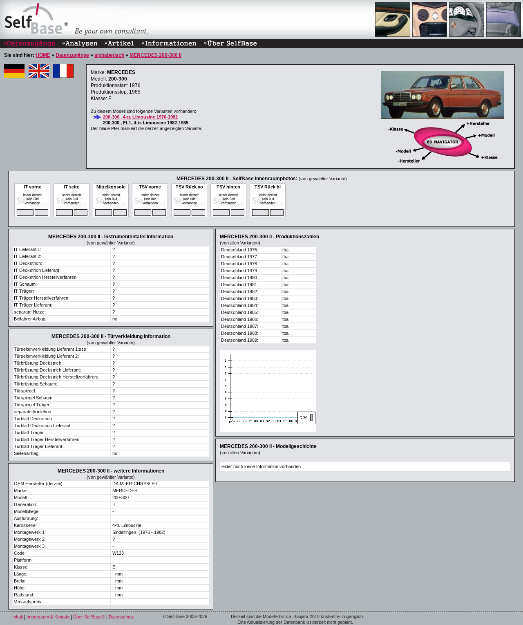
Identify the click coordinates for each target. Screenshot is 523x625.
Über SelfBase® (89, 616)
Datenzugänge (72, 55)
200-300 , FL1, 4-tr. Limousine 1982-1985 (145, 122)
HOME (43, 55)
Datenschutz (121, 616)
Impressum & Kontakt (48, 616)
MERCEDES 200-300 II (155, 55)
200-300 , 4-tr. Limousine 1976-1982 (140, 116)
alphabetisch (109, 55)
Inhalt (17, 616)
